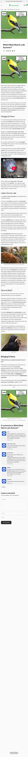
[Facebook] (7, 51)
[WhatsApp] (12, 51)
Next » (4, 487)
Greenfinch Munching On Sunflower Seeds (14, 264)
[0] (26, 5)
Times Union (22, 420)
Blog (5, 9)
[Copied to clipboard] (14, 51)
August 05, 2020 (9, 475)
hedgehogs (18, 373)
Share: (4, 50)
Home (2, 9)
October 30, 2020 (10, 463)
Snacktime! (14, 352)
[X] (9, 51)
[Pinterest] (10, 51)
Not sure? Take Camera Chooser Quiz (14, 1)
